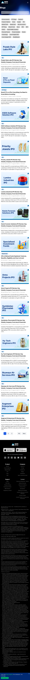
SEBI (12, 536)
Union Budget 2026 (6, 37)
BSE (10, 536)
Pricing (22, 468)
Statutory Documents (22, 490)
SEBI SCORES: (20, 527)
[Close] (29, 674)
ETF (7, 471)
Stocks (23, 32)
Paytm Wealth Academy (12, 29)
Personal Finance (6, 32)
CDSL (15, 536)
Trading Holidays (7, 485)
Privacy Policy (22, 486)
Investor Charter (22, 495)
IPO (24, 21)
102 (19, 433)
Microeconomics (21, 24)
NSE (7, 536)
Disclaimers (22, 488)
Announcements (5, 19)
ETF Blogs (14, 19)
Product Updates (16, 32)
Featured (20, 19)
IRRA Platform (7, 488)
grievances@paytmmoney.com (18, 534)
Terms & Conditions (22, 485)
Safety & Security (22, 483)
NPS (27, 27)
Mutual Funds (12, 27)
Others (3, 29)
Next (24, 433)
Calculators (22, 473)
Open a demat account (22, 475)
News (18, 27)
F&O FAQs (7, 483)
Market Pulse (5, 24)
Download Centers (7, 486)
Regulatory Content (8, 490)
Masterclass (13, 24)
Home (13, 21)
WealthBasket (16, 37)
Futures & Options (6, 21)
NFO (23, 27)
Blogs (22, 471)
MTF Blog (4, 27)
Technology (5, 34)
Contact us (22, 469)
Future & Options (7, 468)
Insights (19, 21)
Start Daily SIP (5, 677)
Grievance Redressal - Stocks (22, 481)
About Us (22, 466)
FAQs (7, 481)
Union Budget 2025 (14, 34)
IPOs (8, 473)
